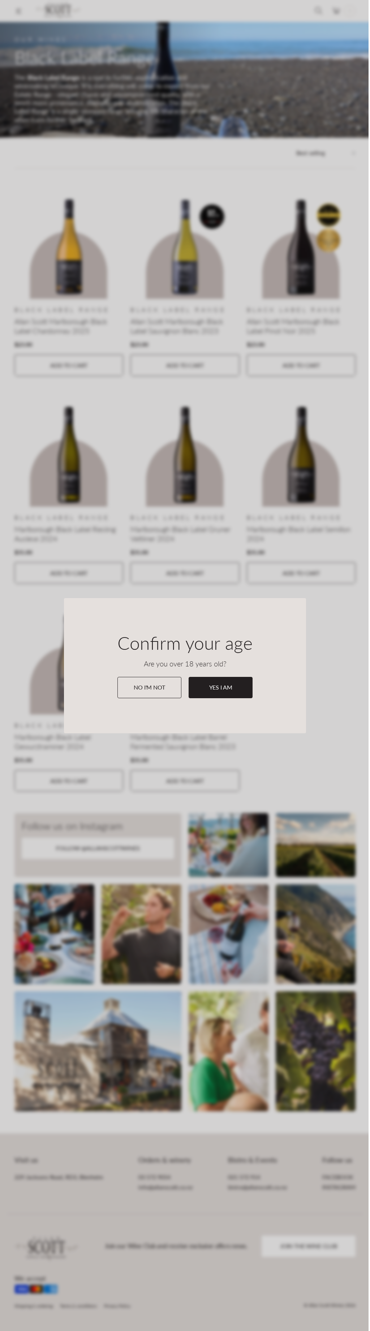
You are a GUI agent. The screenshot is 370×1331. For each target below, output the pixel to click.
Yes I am (220, 687)
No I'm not (149, 687)
